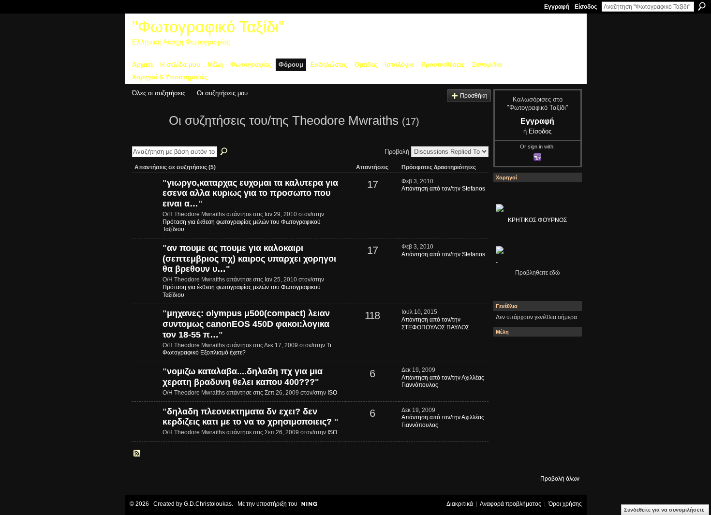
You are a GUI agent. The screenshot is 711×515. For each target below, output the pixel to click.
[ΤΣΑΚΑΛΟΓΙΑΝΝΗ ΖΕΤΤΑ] (508, 457)
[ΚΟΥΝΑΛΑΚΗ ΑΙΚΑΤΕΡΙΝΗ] (508, 352)
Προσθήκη (474, 95)
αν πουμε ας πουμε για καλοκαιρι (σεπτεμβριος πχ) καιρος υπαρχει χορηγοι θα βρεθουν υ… (249, 258)
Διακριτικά (459, 503)
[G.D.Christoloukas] (561, 457)
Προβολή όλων (559, 478)
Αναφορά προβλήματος (510, 503)
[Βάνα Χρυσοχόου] (535, 378)
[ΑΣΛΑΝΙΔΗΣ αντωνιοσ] (508, 404)
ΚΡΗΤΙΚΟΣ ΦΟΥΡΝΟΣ (537, 220)
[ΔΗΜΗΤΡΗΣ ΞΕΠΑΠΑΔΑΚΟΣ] (561, 378)
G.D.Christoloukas (208, 503)
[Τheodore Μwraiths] (147, 138)
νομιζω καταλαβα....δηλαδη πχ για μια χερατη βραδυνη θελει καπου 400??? (243, 377)
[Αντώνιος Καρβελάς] (535, 457)
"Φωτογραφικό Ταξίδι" (208, 27)
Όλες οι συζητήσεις (158, 93)
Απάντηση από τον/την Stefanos (443, 188)
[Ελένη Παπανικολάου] (561, 404)
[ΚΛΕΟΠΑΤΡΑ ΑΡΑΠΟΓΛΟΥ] (535, 404)
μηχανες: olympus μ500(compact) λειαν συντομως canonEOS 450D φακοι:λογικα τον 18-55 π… (246, 324)
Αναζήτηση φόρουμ (224, 151)
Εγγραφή (556, 6)
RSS (137, 453)
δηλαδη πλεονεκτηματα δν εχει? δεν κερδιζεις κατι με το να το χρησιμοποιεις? (248, 417)
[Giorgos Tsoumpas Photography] (146, 329)
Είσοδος (586, 6)
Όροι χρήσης (565, 503)
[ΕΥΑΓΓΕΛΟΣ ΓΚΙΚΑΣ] (535, 430)
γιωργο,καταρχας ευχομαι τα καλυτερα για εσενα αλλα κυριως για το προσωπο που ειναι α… (250, 193)
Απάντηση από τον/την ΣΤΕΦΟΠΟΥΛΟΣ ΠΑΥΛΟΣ (435, 323)
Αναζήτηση (702, 6)
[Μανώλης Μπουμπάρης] (508, 430)
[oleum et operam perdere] (535, 352)
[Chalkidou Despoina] (508, 378)
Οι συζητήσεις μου (222, 93)
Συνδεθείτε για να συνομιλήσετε (664, 510)
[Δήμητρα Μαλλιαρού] (561, 352)
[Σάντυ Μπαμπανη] (561, 430)
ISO (332, 392)
